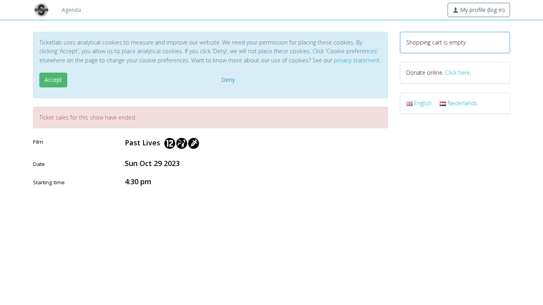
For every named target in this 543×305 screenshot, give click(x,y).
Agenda (71, 10)
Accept (53, 79)
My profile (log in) (481, 10)
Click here (457, 72)
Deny (228, 79)
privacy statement (357, 60)
